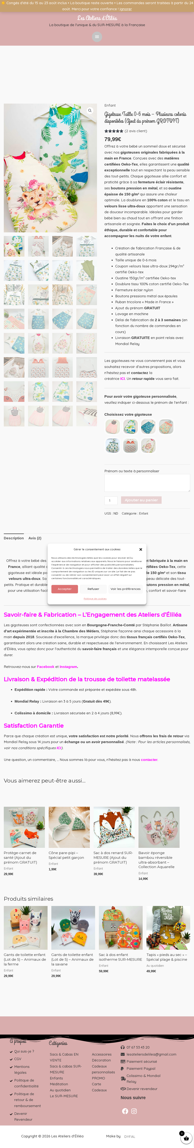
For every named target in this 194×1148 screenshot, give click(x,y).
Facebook (45, 667)
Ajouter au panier (141, 500)
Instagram (68, 667)
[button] (141, 549)
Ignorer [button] (126, 9)
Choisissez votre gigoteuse (128, 414)
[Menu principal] (97, 37)
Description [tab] (14, 538)
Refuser (93, 589)
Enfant (110, 105)
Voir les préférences (126, 589)
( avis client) (136, 131)
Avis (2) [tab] (34, 538)
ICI (122, 379)
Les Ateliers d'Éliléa (97, 18)
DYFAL (129, 1137)
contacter (149, 760)
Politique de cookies (95, 598)
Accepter (65, 589)
